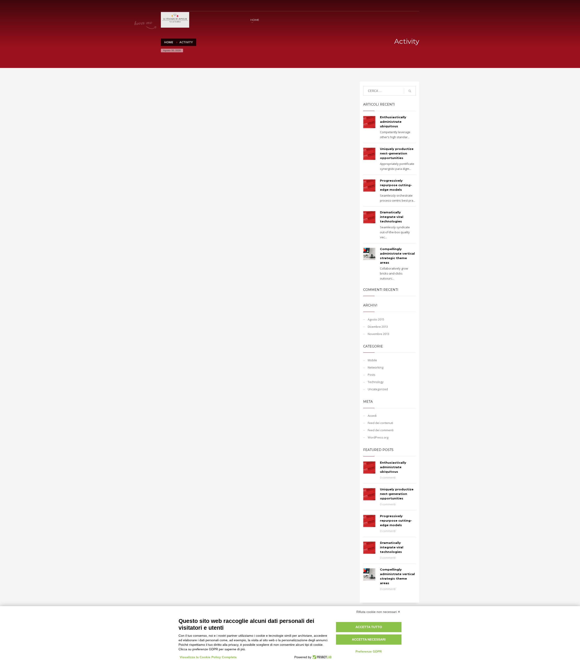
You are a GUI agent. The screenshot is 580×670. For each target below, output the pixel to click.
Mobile (372, 360)
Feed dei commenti (381, 430)
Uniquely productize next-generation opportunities (396, 153)
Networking (375, 367)
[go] (410, 91)
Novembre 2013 (378, 334)
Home (168, 42)
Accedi (372, 416)
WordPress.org (378, 437)
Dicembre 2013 (378, 327)
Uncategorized (378, 389)
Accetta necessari (369, 639)
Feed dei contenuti (380, 423)
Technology (376, 382)
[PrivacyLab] (321, 657)
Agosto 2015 (376, 319)
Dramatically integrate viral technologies (391, 216)
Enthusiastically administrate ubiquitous (393, 121)
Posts (371, 375)
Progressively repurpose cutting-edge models (396, 185)
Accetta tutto (368, 627)
